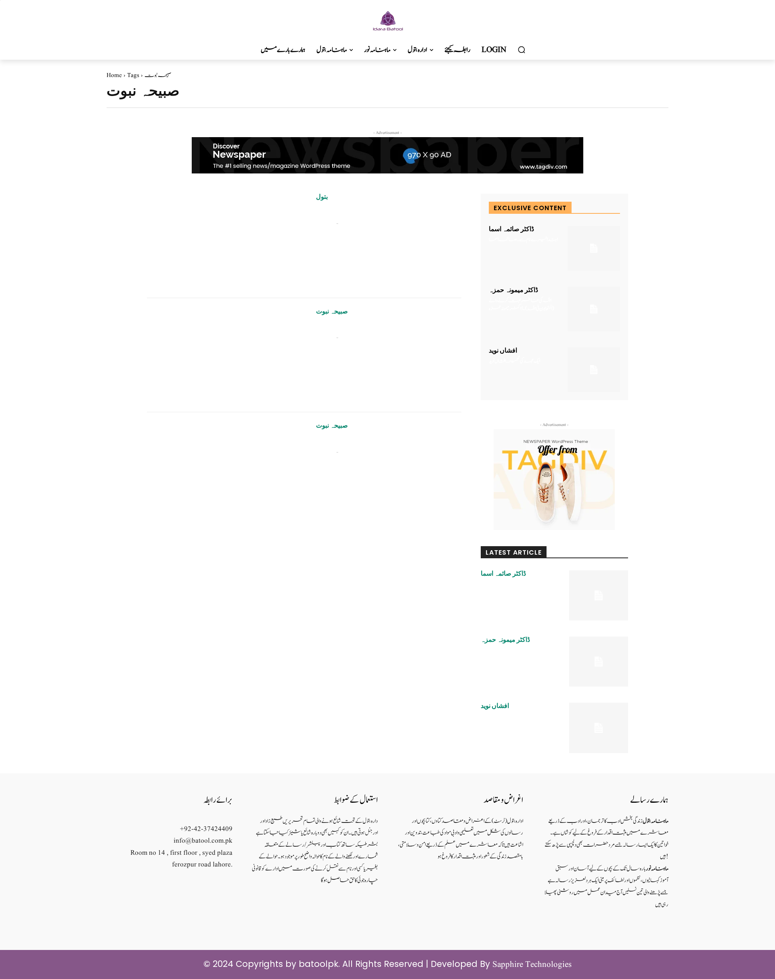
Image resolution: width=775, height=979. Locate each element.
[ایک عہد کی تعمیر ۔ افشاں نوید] (594, 369)
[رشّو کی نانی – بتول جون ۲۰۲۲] (225, 355)
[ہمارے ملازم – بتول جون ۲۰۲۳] (225, 469)
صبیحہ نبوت (332, 311)
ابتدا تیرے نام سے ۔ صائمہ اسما (523, 240)
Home (114, 75)
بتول (322, 197)
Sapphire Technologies (532, 965)
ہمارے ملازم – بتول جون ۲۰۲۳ (344, 440)
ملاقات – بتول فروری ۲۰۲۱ (343, 212)
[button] (521, 50)
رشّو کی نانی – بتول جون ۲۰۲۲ (341, 326)
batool (325, 223)
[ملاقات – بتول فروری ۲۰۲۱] (225, 241)
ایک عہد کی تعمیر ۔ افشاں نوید (514, 361)
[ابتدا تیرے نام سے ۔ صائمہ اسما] (594, 248)
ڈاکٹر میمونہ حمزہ (513, 290)
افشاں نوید (503, 350)
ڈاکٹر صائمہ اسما (511, 229)
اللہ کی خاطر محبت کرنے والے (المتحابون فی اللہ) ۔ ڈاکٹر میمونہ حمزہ (521, 304)
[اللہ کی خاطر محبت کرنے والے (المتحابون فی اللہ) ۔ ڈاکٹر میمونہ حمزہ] (594, 309)
